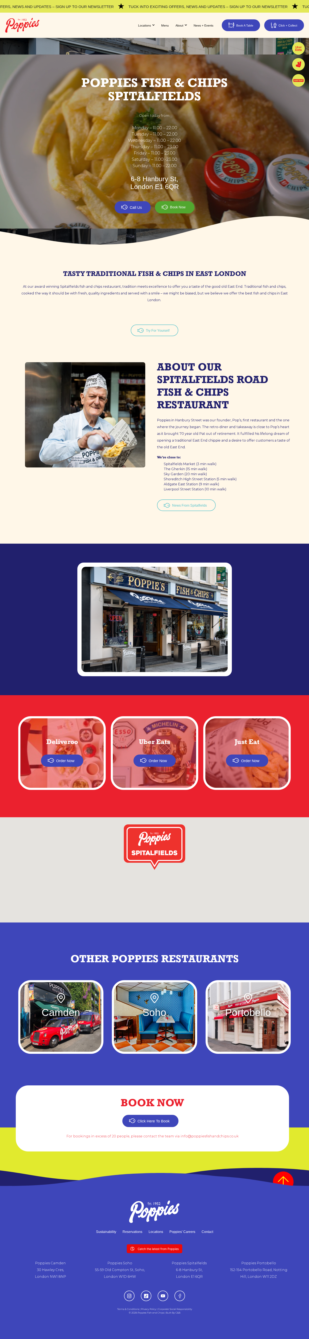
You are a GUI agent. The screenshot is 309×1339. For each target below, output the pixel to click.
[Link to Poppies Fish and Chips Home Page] (22, 25)
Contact (207, 1232)
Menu (165, 25)
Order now (65, 761)
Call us (136, 207)
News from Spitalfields (189, 505)
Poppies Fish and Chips (151, 1312)
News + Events (203, 25)
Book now (178, 207)
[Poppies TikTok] (146, 1296)
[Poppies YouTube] (163, 1296)
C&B (178, 1312)
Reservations (132, 1232)
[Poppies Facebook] (180, 1296)
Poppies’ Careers (182, 1232)
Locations (156, 1232)
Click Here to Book (153, 1121)
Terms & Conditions (128, 1309)
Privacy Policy (148, 1309)
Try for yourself (157, 330)
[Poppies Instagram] (129, 1296)
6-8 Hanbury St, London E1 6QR (154, 182)
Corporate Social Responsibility (175, 1309)
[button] (154, 847)
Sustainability (106, 1232)
